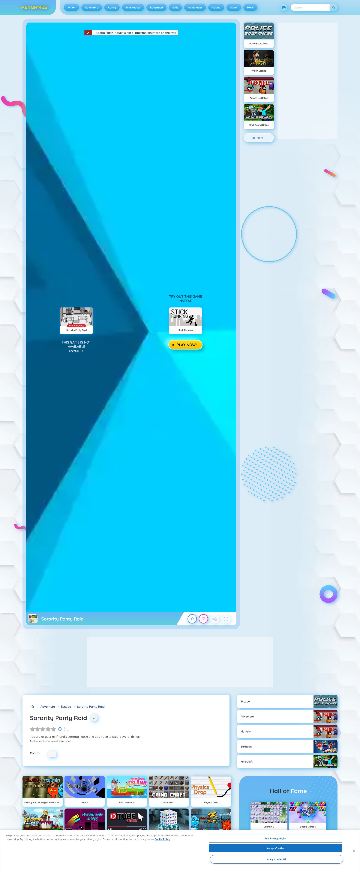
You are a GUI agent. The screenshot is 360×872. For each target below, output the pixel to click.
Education (156, 7)
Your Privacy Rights (275, 838)
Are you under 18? (276, 859)
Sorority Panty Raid (91, 706)
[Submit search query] (334, 7)
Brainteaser (133, 7)
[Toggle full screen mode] (226, 619)
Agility (112, 7)
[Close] (354, 850)
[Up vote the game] (192, 619)
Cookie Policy (162, 839)
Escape (66, 706)
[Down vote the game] (203, 619)
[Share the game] (214, 619)
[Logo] (34, 7)
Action (71, 7)
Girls (175, 7)
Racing (216, 7)
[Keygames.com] (32, 706)
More (250, 7)
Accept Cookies (275, 848)
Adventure (91, 7)
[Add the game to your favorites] (94, 717)
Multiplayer (195, 7)
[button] (283, 7)
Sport (233, 7)
